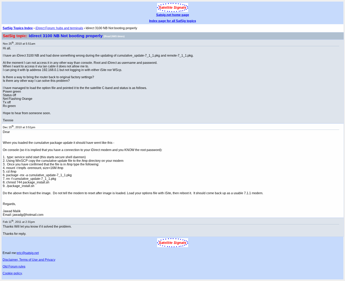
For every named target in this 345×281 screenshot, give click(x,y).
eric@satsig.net (28, 253)
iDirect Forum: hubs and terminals (59, 28)
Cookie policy (12, 273)
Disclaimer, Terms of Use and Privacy (29, 259)
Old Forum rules (14, 266)
